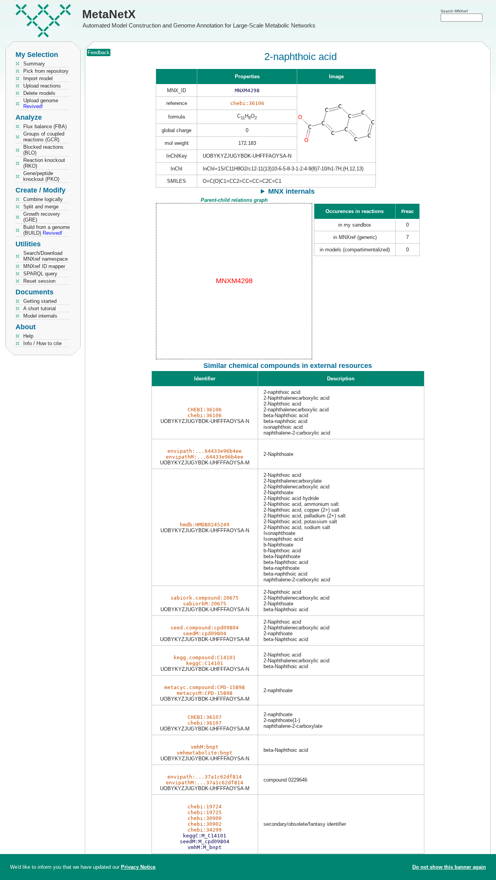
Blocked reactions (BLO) (43, 150)
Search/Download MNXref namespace (45, 256)
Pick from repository (46, 71)
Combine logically (43, 199)
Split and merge (41, 207)
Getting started (40, 301)
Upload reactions (42, 86)
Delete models (39, 93)
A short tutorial (39, 308)
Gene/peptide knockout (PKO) (41, 176)
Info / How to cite (42, 343)
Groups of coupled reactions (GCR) (43, 137)
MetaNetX (109, 14)
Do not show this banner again (449, 867)
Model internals (40, 316)
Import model (38, 78)
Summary (34, 64)
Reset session (39, 281)
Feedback (99, 52)
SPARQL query (40, 274)
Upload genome (40, 103)
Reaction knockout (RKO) (44, 163)
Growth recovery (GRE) (41, 217)
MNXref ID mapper (44, 266)
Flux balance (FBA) (45, 126)
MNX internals (291, 191)
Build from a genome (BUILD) (46, 230)
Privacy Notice (138, 867)
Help (28, 336)
